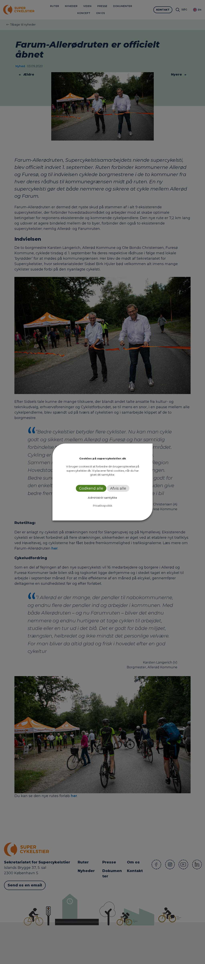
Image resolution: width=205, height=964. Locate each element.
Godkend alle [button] (91, 488)
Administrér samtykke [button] (102, 497)
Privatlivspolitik (102, 505)
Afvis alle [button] (118, 488)
